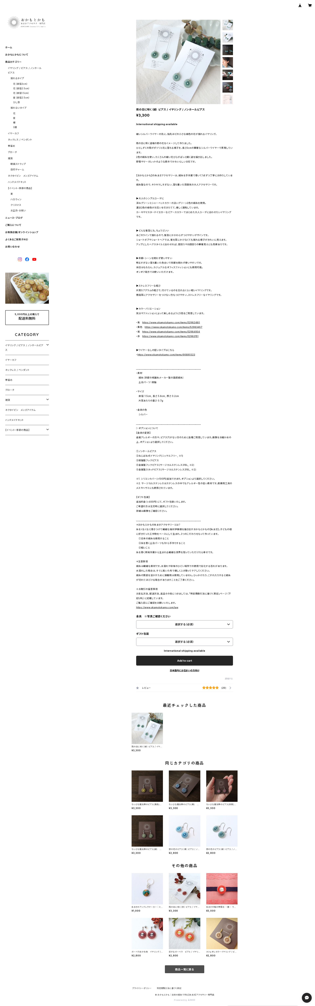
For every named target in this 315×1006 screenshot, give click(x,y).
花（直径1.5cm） (21, 93)
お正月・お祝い (18, 210)
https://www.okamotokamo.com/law (157, 607)
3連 (15, 127)
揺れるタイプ (17, 78)
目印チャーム (17, 169)
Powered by (181, 1000)
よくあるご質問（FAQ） (17, 239)
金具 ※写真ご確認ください (153, 616)
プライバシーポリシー (142, 988)
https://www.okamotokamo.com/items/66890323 (166, 354)
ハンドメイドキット (17, 182)
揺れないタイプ (18, 107)
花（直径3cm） (20, 83)
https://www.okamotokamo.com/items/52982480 (171, 322)
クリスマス (15, 205)
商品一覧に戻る (184, 969)
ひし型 (16, 102)
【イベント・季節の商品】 (20, 188)
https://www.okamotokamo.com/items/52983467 (173, 327)
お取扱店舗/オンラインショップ (21, 232)
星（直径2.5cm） (21, 97)
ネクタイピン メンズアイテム (23, 175)
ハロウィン (15, 199)
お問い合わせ (12, 246)
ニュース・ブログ (13, 217)
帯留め (11, 145)
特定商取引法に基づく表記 (169, 988)
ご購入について (13, 225)
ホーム (8, 47)
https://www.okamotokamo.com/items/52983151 (170, 336)
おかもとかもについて (16, 54)
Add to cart (184, 660)
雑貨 (10, 158)
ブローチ (12, 152)
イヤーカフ (13, 133)
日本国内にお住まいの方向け (184, 670)
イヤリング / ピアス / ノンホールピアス (24, 347)
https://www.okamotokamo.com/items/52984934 (171, 331)
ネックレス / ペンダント (20, 139)
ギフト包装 (142, 633)
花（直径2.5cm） (21, 88)
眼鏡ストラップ (18, 163)
